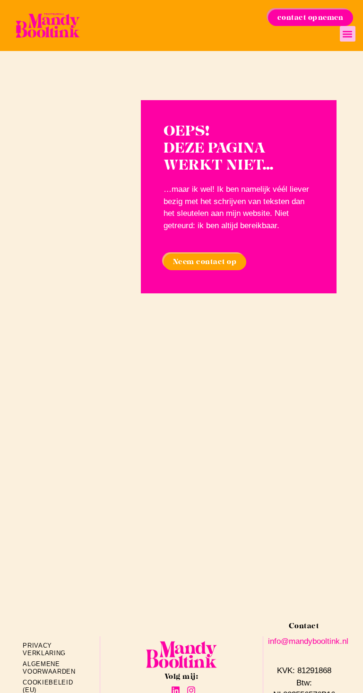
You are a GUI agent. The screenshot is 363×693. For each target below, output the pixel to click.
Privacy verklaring (41, 649)
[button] (347, 34)
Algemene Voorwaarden (41, 667)
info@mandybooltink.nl (308, 641)
